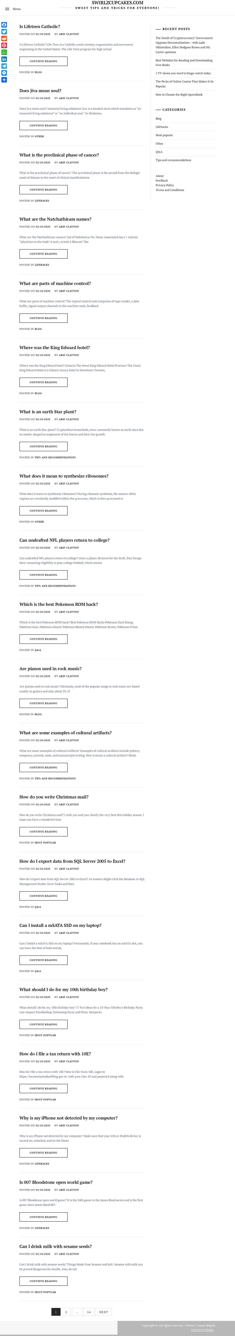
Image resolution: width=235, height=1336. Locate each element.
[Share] (4, 79)
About (160, 176)
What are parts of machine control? (55, 283)
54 (89, 1312)
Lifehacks (42, 200)
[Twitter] (4, 31)
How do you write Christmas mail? (53, 797)
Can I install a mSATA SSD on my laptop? (60, 925)
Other (39, 136)
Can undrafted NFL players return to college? (64, 540)
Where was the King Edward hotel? (54, 347)
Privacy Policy (165, 185)
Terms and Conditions (170, 190)
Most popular (45, 842)
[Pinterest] (4, 45)
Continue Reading (43, 61)
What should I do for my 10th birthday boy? (63, 989)
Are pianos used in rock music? (50, 668)
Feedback (162, 180)
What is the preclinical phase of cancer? (59, 155)
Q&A (38, 650)
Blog (38, 72)
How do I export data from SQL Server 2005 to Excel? (72, 861)
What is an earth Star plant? (47, 411)
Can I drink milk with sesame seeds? (55, 1246)
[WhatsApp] (4, 52)
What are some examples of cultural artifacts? (65, 732)
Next (103, 1312)
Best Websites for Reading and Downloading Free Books (184, 62)
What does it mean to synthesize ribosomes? (63, 476)
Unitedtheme (202, 1330)
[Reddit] (4, 38)
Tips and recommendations (55, 457)
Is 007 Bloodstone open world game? (56, 1182)
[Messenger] (4, 72)
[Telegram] (4, 66)
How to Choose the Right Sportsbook (179, 94)
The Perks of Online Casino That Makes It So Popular (184, 83)
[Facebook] (4, 24)
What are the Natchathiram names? (55, 219)
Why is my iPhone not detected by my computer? (68, 1118)
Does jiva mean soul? (40, 90)
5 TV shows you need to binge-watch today (183, 73)
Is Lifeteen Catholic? (39, 26)
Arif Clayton (69, 34)
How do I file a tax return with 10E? (55, 1054)
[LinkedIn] (4, 59)
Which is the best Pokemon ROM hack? (58, 604)
